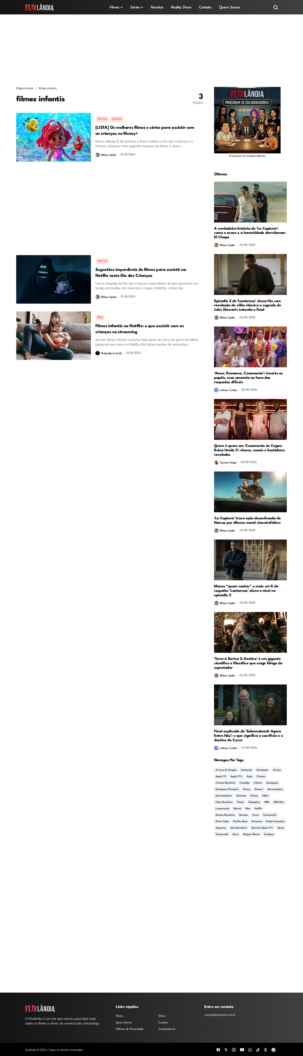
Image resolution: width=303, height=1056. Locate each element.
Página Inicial (24, 88)
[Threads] (265, 1049)
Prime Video (222, 821)
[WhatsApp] (250, 1049)
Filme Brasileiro (224, 802)
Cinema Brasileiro (225, 783)
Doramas (241, 796)
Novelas (243, 815)
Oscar (255, 815)
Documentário (275, 789)
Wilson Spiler (109, 155)
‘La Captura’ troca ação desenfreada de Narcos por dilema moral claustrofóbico (247, 520)
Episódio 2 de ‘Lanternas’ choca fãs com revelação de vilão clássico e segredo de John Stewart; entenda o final (247, 305)
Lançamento (222, 809)
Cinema (261, 776)
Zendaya (269, 834)
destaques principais (227, 789)
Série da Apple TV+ (262, 828)
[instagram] (234, 1049)
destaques (272, 783)
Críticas (258, 783)
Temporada (222, 834)
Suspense (221, 828)
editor (265, 796)
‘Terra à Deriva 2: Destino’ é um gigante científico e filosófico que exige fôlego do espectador (248, 663)
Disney (246, 789)
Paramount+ (270, 815)
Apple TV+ (236, 776)
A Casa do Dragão (226, 770)
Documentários (224, 796)
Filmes (240, 802)
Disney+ (259, 789)
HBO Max (278, 802)
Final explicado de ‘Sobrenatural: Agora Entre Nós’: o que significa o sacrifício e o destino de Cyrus (248, 735)
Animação (246, 770)
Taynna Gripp (228, 462)
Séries (280, 828)
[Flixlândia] (39, 7)
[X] (226, 1049)
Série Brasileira (238, 828)
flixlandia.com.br (111, 353)
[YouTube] (242, 1049)
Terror (235, 834)
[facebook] (218, 1049)
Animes (277, 770)
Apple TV (221, 776)
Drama (254, 796)
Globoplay (254, 802)
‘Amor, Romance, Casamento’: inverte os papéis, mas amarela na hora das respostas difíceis (248, 378)
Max (248, 809)
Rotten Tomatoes (275, 821)
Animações (262, 770)
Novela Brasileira (225, 815)
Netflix (258, 809)
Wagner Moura (251, 834)
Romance (257, 821)
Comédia (245, 783)
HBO (266, 802)
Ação (249, 776)
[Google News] (273, 1049)
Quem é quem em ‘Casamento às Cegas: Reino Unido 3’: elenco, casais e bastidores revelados (249, 450)
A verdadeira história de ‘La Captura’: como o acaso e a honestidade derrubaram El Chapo (249, 233)
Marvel (237, 809)
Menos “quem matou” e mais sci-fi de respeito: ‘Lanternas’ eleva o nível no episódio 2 (246, 591)
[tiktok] (258, 1049)
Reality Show (240, 821)
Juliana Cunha (228, 390)
